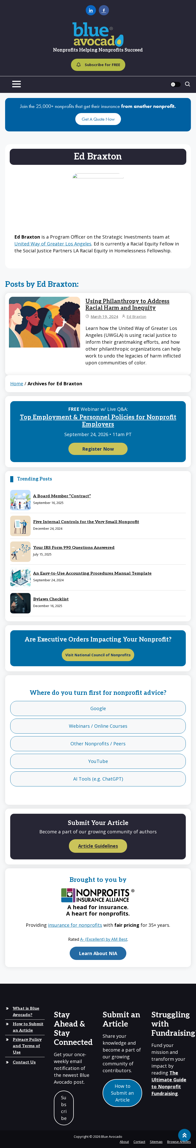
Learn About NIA (98, 953)
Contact (139, 1141)
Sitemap (156, 1141)
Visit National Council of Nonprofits (98, 654)
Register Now (98, 449)
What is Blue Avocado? (26, 1011)
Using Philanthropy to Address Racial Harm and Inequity (127, 304)
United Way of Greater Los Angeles (52, 244)
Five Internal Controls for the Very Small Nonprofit (86, 522)
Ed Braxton (136, 316)
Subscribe (64, 1107)
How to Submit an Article (28, 1027)
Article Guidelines (98, 846)
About (124, 1141)
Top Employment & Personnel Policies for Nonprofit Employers (98, 421)
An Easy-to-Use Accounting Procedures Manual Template (92, 573)
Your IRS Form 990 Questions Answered (74, 547)
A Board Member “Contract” (62, 496)
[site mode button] (175, 84)
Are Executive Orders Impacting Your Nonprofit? (98, 639)
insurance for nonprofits (75, 925)
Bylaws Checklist (51, 599)
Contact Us (24, 1062)
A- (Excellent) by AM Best (103, 939)
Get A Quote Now (98, 119)
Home (16, 383)
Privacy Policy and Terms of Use (27, 1046)
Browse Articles (179, 1141)
